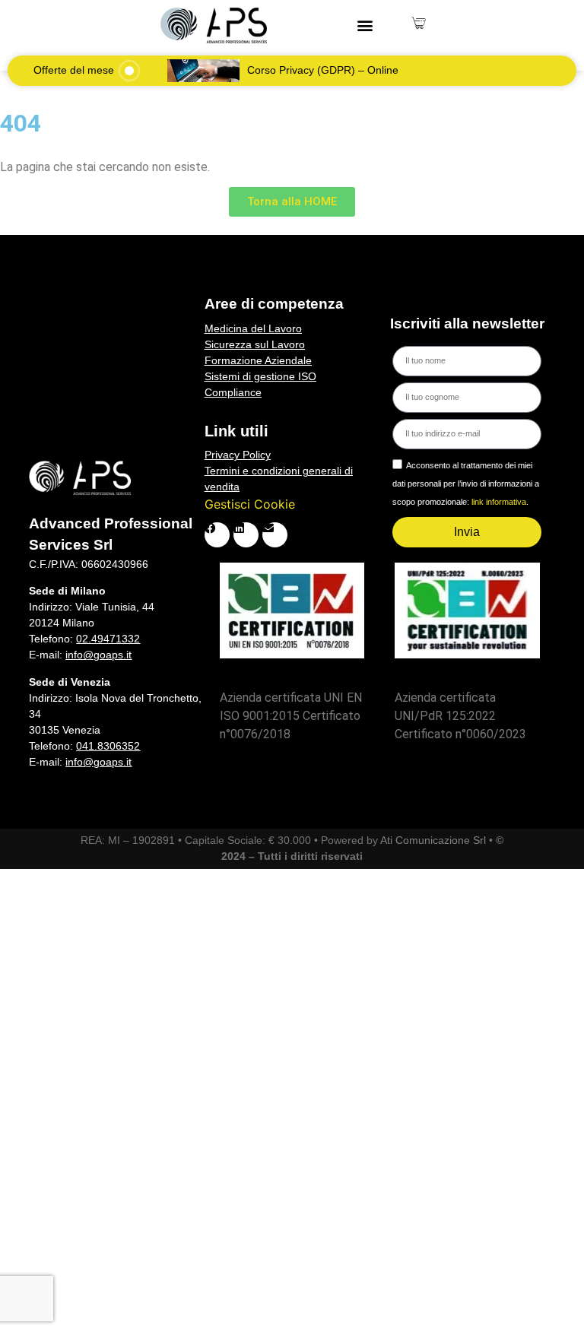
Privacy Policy (238, 455)
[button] (365, 25)
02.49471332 (108, 639)
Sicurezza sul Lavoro (255, 344)
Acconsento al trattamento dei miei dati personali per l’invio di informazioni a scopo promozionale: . (465, 483)
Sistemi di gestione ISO (260, 376)
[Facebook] (217, 534)
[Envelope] (274, 534)
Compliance (233, 392)
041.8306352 (108, 746)
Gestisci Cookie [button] (250, 504)
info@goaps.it (98, 655)
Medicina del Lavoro (253, 328)
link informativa (498, 501)
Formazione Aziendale (258, 360)
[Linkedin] (246, 534)
